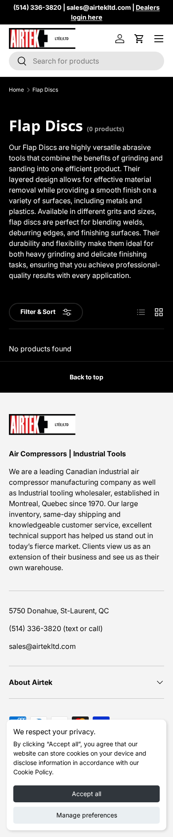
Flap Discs (45, 90)
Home (16, 90)
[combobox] (86, 61)
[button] (139, 38)
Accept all (86, 793)
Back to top (86, 377)
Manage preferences (86, 815)
